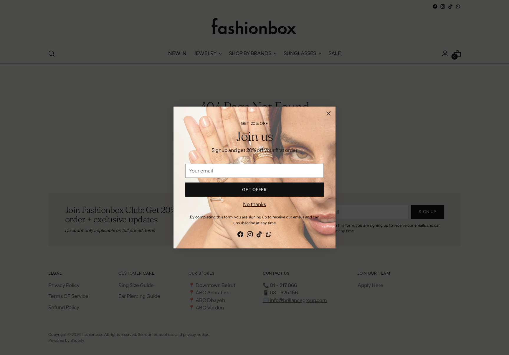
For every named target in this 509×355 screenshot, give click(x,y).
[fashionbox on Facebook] (240, 235)
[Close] (328, 113)
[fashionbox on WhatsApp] (268, 235)
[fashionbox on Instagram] (249, 235)
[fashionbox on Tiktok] (259, 235)
